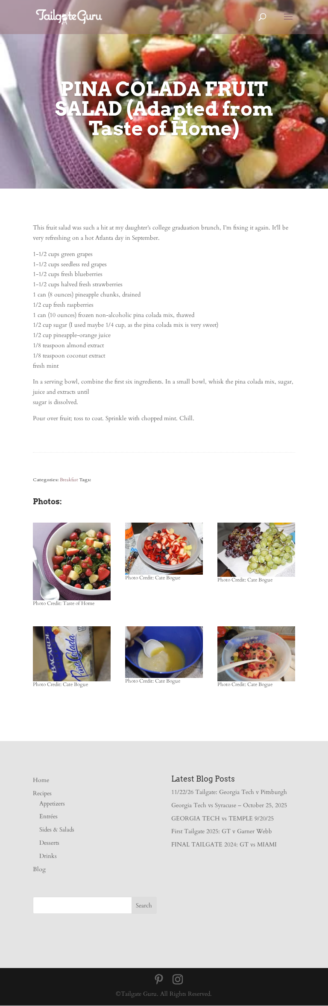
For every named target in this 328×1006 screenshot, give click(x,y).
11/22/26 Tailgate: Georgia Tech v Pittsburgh (229, 792)
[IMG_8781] (164, 678)
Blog (39, 869)
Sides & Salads (56, 830)
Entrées (48, 816)
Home (41, 780)
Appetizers (52, 804)
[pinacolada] (72, 600)
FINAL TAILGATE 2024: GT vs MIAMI (224, 844)
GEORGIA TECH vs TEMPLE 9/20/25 (222, 818)
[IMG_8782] (72, 681)
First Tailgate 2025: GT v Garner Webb (221, 831)
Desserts (49, 843)
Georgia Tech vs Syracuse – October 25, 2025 (229, 805)
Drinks (48, 856)
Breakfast (69, 480)
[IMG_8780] (256, 577)
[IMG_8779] (164, 574)
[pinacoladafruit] (256, 681)
